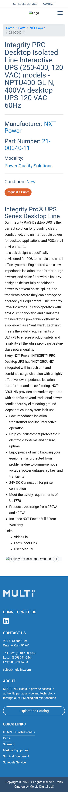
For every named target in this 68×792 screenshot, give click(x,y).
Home (10, 28)
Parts (21, 28)
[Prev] (12, 559)
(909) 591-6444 (22, 657)
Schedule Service (25, 3)
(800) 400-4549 (26, 653)
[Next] (56, 559)
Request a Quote (18, 192)
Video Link (21, 537)
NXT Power (37, 28)
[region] (34, 559)
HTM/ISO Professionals (19, 732)
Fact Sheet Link (25, 543)
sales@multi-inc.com (17, 669)
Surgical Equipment (16, 756)
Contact (49, 3)
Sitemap (8, 744)
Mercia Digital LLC (41, 786)
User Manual (23, 549)
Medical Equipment (16, 750)
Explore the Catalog (34, 711)
